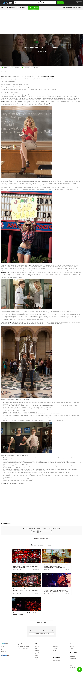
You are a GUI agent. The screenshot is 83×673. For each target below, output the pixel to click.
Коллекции (11, 7)
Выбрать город (77, 7)
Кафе (36, 655)
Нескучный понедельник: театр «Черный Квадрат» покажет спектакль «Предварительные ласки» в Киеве (56, 566)
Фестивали (55, 653)
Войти (78, 3)
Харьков (38, 671)
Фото (19, 7)
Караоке (37, 650)
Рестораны (37, 593)
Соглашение (4, 649)
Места (3, 7)
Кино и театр (67, 569)
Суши (36, 659)
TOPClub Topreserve (22, 648)
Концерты (55, 648)
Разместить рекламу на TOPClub (41, 633)
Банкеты (37, 653)
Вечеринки (55, 646)
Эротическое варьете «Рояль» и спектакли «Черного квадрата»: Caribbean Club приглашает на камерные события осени (57, 590)
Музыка (71, 660)
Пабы (36, 657)
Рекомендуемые (56, 660)
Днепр (46, 671)
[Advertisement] (41, 21)
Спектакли (55, 652)
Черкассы (55, 671)
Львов (50, 671)
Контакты (3, 651)
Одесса (33, 671)
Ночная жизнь (36, 569)
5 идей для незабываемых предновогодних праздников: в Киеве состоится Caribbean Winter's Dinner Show (26, 566)
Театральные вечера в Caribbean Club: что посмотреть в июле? (26, 613)
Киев (43, 671)
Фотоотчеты (74, 644)
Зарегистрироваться (45, 531)
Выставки (55, 650)
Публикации (33, 7)
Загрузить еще (41, 622)
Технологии (72, 663)
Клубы (37, 648)
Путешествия (73, 667)
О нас (2, 646)
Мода (71, 665)
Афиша (24, 7)
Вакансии (3, 648)
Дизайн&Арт (72, 662)
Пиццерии (37, 652)
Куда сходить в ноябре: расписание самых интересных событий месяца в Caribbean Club (26, 590)
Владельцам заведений (24, 646)
